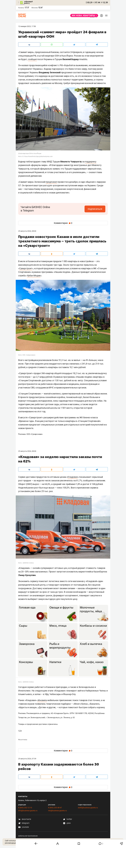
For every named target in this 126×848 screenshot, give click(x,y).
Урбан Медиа (33, 275)
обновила (42, 700)
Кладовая (73, 477)
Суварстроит (25, 268)
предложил (51, 182)
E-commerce (22, 740)
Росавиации (36, 808)
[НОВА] (83, 15)
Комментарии (63, 223)
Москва (35, 8)
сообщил (32, 59)
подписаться (95, 209)
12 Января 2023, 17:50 (27, 26)
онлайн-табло (43, 788)
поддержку (90, 161)
